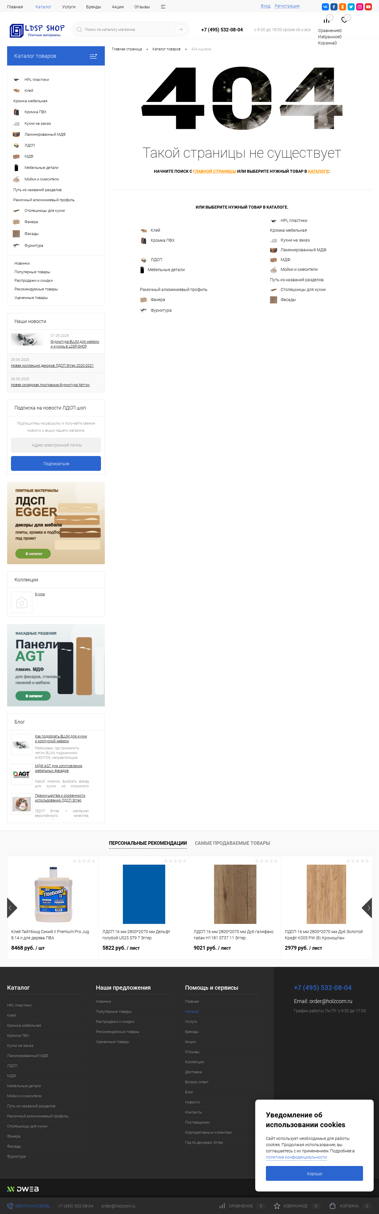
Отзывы (142, 6)
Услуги (69, 6)
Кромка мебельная (288, 230)
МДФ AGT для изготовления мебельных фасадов (58, 768)
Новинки (22, 263)
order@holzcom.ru (330, 1001)
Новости (192, 1102)
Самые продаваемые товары (232, 843)
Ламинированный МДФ (303, 249)
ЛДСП (156, 259)
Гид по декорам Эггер (204, 1142)
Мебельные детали (166, 269)
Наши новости (30, 321)
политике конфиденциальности (296, 1157)
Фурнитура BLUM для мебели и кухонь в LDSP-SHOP (75, 344)
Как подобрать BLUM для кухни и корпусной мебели (61, 738)
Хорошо (314, 1173)
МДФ (285, 259)
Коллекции (26, 580)
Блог (20, 722)
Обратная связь (32, 1206)
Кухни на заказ (295, 240)
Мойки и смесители (299, 269)
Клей (155, 230)
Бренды (93, 6)
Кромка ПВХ (163, 240)
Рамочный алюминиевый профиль (174, 289)
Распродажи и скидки (34, 280)
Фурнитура (161, 310)
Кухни (40, 594)
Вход (265, 6)
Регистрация (287, 6)
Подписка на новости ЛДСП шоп (50, 408)
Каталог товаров (35, 56)
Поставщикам (197, 1122)
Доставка (193, 1072)
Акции (118, 6)
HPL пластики (294, 220)
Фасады (288, 299)
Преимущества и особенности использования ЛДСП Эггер (60, 798)
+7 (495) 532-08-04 (75, 1206)
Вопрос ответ (196, 1082)
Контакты (193, 1112)
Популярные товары (32, 272)
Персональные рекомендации (148, 843)
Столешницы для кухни (303, 289)
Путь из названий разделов (297, 279)
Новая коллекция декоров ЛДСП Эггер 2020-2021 (52, 366)
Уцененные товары (31, 297)
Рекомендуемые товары (36, 289)
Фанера (158, 299)
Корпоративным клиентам (208, 1132)
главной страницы (214, 171)
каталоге (318, 171)
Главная (15, 6)
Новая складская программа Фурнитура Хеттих (50, 385)
